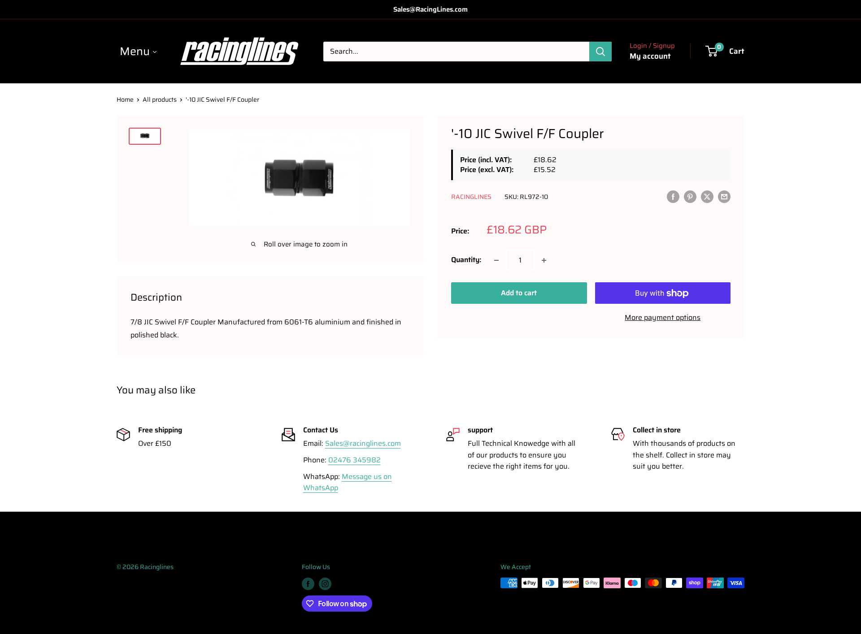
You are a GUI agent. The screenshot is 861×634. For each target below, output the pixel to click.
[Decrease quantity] (496, 260)
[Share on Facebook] (673, 196)
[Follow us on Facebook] (308, 584)
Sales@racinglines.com (363, 443)
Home (125, 99)
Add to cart (519, 293)
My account (650, 56)
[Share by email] (724, 196)
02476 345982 (354, 460)
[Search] (600, 51)
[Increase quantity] (544, 260)
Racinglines (471, 197)
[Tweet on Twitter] (707, 196)
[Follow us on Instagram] (325, 584)
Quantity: (466, 260)
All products (160, 99)
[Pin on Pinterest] (690, 196)
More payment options (662, 317)
